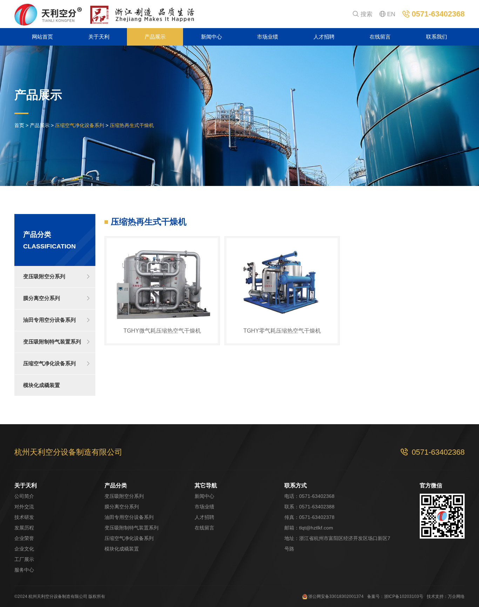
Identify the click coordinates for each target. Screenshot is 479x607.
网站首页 (42, 37)
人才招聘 (324, 37)
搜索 (362, 14)
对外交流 (24, 506)
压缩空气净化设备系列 (79, 125)
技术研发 (24, 517)
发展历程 (24, 528)
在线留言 (380, 37)
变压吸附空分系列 (124, 496)
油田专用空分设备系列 (129, 517)
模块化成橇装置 (121, 549)
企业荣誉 (24, 538)
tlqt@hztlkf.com (316, 528)
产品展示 (155, 37)
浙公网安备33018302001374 (335, 596)
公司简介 (24, 496)
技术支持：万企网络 (446, 596)
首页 (19, 125)
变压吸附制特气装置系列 (131, 528)
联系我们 (436, 37)
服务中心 (24, 570)
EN (387, 14)
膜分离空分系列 (121, 506)
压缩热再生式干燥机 (132, 125)
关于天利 (98, 37)
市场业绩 (267, 37)
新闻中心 (211, 37)
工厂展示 (24, 559)
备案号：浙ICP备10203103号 (395, 596)
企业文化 (24, 549)
